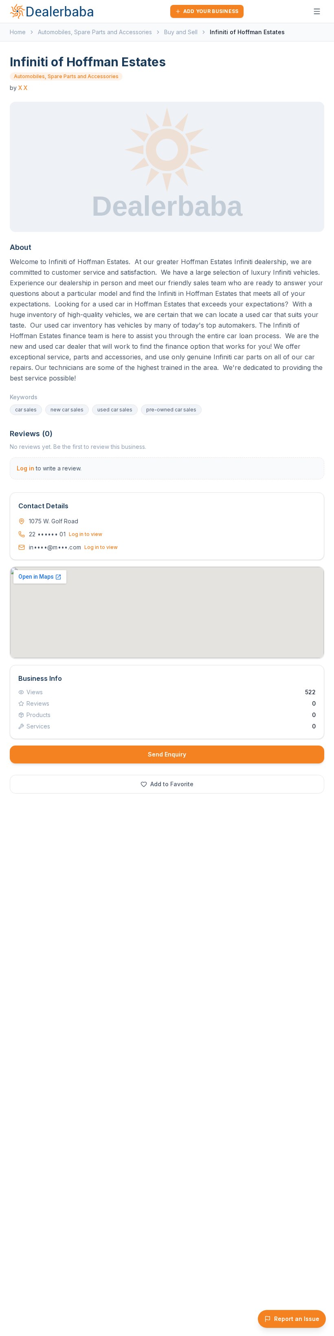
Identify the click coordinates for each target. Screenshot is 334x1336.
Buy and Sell (181, 31)
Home (18, 31)
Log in (25, 468)
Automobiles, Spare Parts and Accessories (95, 31)
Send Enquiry (167, 754)
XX (22, 87)
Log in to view (85, 534)
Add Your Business (211, 11)
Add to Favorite (171, 784)
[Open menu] (317, 11)
